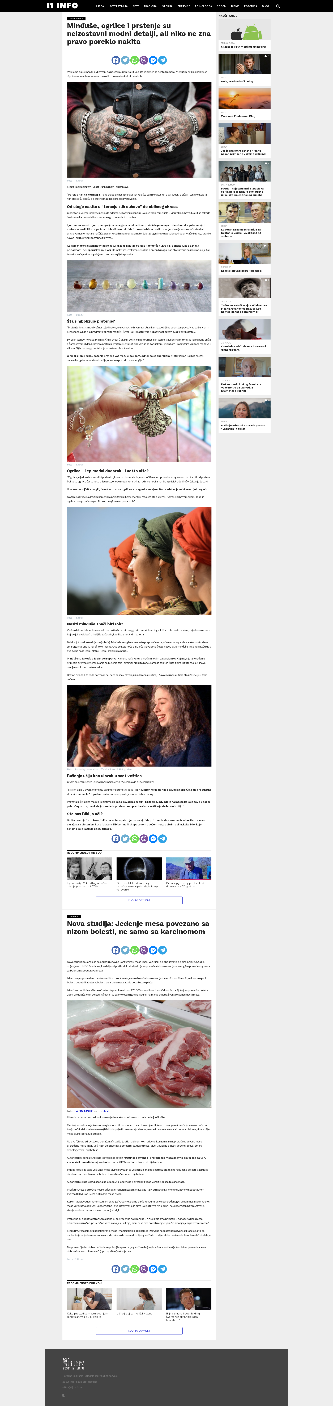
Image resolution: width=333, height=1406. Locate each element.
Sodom (221, 6)
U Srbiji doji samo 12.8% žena (134, 1313)
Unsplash (103, 1111)
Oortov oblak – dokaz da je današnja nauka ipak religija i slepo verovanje (138, 886)
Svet (136, 6)
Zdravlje (183, 6)
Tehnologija (203, 6)
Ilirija (100, 6)
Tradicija (150, 6)
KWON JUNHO (83, 1111)
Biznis (235, 6)
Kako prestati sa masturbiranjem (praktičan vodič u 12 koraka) (87, 1315)
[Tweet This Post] (125, 57)
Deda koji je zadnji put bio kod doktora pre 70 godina (185, 885)
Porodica (250, 6)
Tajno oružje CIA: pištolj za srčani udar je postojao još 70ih (87, 885)
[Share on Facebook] (116, 57)
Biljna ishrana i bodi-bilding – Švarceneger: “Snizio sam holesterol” (184, 1317)
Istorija (167, 6)
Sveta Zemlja (118, 6)
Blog (265, 6)
